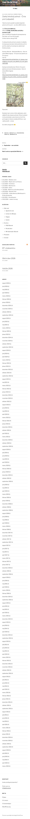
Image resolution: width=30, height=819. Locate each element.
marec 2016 (5, 590)
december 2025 (6, 305)
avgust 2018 (5, 513)
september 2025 (7, 315)
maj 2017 (4, 552)
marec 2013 (5, 657)
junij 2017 (5, 548)
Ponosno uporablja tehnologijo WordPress (12, 815)
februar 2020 (6, 468)
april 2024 (5, 356)
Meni (16, 8)
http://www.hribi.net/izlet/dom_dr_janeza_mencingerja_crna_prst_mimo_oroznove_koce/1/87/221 (15, 76)
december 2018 (6, 504)
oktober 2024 (6, 344)
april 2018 (5, 523)
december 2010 (6, 737)
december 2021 (6, 427)
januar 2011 (5, 734)
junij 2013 (5, 647)
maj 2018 (4, 520)
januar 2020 (5, 472)
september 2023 (7, 376)
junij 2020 (5, 456)
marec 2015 (5, 615)
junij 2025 (5, 321)
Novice (6, 133)
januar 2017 (5, 564)
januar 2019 (5, 500)
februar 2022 (5, 420)
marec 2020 (5, 465)
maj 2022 (4, 411)
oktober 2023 (6, 372)
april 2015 (5, 612)
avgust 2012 (5, 676)
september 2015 (6, 599)
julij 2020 (4, 452)
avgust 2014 (5, 622)
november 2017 (6, 536)
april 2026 (5, 292)
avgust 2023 (5, 379)
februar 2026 (6, 299)
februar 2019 (5, 497)
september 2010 (6, 747)
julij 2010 (4, 753)
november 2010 (6, 740)
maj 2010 (4, 759)
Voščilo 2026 (7, 268)
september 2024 (7, 347)
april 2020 (5, 462)
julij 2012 (4, 679)
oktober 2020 (6, 443)
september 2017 (6, 542)
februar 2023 (6, 388)
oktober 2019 (6, 478)
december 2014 (6, 619)
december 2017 (6, 532)
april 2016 (5, 587)
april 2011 (4, 724)
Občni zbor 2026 (8, 258)
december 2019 (6, 475)
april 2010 (5, 763)
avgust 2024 (5, 350)
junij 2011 (4, 718)
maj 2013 (4, 651)
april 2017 (5, 555)
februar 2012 (5, 695)
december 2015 (6, 596)
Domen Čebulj (18, 14)
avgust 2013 (5, 641)
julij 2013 (4, 644)
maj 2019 (4, 488)
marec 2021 (5, 436)
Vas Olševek (9, 2)
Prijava (4, 797)
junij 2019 (5, 484)
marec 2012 (5, 692)
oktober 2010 (6, 743)
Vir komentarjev (6, 803)
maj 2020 (4, 459)
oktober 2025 (6, 312)
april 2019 (5, 491)
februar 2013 (5, 660)
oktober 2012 (6, 670)
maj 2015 (4, 609)
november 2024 (6, 340)
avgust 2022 (5, 404)
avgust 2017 (5, 545)
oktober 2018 (6, 507)
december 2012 (6, 663)
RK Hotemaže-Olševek (12, 231)
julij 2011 (4, 715)
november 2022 (6, 398)
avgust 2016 (5, 577)
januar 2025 (5, 334)
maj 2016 (4, 584)
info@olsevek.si (6, 788)
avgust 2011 (5, 711)
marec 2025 (5, 328)
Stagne (8, 217)
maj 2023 (4, 382)
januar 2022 (5, 424)
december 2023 (6, 369)
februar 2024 (6, 363)
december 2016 (6, 568)
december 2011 (6, 702)
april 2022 (5, 414)
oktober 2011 (5, 705)
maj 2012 (4, 686)
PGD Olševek (9, 225)
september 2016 (6, 574)
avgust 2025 (5, 318)
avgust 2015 (5, 603)
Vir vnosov (5, 800)
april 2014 (5, 631)
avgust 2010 (5, 750)
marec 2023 (5, 385)
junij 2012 (5, 683)
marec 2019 (5, 494)
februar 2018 (5, 529)
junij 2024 (5, 353)
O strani (6, 237)
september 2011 (6, 708)
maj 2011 (4, 721)
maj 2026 (4, 289)
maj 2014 (4, 628)
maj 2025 (4, 324)
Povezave (6, 234)
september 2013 (6, 638)
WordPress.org (6, 807)
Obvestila (12, 133)
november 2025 (6, 308)
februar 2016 (5, 593)
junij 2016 (5, 580)
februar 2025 (6, 331)
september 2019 (6, 481)
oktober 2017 (6, 539)
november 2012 (6, 667)
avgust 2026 (5, 283)
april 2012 (5, 689)
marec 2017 (5, 558)
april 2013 (5, 654)
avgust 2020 (5, 449)
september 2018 (6, 510)
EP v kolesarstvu (8, 248)
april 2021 (5, 433)
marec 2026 (5, 296)
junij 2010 (5, 756)
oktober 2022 (6, 401)
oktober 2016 (6, 571)
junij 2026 (5, 286)
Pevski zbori (9, 228)
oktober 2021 (6, 430)
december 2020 (6, 440)
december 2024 (6, 337)
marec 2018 (5, 526)
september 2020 (7, 446)
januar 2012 (5, 699)
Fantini (7, 220)
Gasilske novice (8, 244)
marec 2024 (5, 360)
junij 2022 (5, 408)
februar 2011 (5, 731)
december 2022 (6, 395)
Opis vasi (6, 208)
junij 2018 (5, 516)
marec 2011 (5, 727)
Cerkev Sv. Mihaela (11, 214)
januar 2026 (5, 302)
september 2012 (6, 673)
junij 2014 (5, 625)
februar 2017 (5, 561)
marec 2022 (5, 417)
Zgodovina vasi (10, 210)
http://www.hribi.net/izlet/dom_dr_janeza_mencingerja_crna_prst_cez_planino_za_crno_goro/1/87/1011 (15, 61)
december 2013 (6, 635)
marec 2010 (5, 766)
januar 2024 (5, 366)
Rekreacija (13, 134)
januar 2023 (5, 392)
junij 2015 (5, 606)
